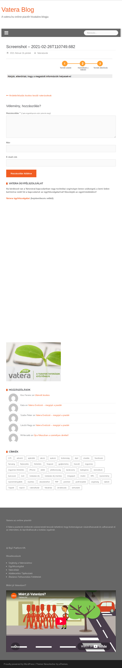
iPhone (32, 470)
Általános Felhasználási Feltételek (25, 576)
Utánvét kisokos (42, 395)
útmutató (76, 487)
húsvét (77, 464)
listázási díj (35, 476)
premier (67, 482)
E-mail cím (11, 156)
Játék (43, 470)
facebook (99, 458)
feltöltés (37, 464)
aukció (53, 458)
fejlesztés (24, 464)
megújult (71, 476)
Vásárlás (48, 487)
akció (42, 458)
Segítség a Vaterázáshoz (20, 562)
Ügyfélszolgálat (16, 566)
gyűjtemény (63, 464)
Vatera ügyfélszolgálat (18, 198)
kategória (84, 470)
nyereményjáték (15, 482)
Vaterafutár (14, 569)
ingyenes (89, 464)
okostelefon (44, 482)
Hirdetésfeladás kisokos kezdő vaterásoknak (30, 95)
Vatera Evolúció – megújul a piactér (45, 405)
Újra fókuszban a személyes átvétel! (51, 435)
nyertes (31, 482)
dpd (76, 458)
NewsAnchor (50, 664)
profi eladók (81, 482)
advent (20, 458)
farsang (11, 464)
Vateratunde (42, 53)
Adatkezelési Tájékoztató (21, 573)
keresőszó (98, 470)
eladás (86, 458)
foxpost (50, 464)
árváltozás (62, 487)
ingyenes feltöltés (16, 470)
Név (8, 142)
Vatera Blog (17, 9)
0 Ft (9, 458)
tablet (106, 482)
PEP (56, 482)
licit (22, 476)
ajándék (31, 458)
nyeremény (104, 476)
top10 (21, 487)
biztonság (65, 458)
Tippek (11, 487)
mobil (82, 476)
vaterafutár (34, 487)
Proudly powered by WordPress (19, 664)
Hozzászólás (13, 113)
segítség (95, 482)
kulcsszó (12, 476)
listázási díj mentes (53, 476)
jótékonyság (55, 470)
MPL (92, 476)
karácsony (70, 470)
